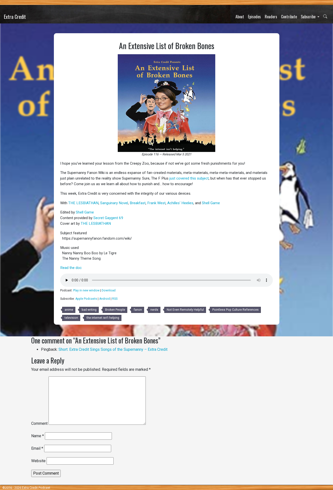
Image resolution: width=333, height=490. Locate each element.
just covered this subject (189, 178)
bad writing (89, 309)
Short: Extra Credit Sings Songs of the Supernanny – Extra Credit (113, 349)
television (71, 318)
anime (69, 309)
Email (37, 448)
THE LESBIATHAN (83, 203)
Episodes (254, 17)
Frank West (156, 203)
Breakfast (138, 203)
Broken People (115, 309)
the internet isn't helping (103, 318)
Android (104, 298)
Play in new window (86, 290)
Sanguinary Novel (114, 203)
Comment (39, 423)
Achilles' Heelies (180, 203)
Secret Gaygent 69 (108, 218)
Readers (271, 17)
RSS (115, 298)
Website (38, 460)
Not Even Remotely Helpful (185, 309)
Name (37, 436)
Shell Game (211, 203)
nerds (154, 309)
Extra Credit (15, 16)
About (239, 17)
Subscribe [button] (308, 17)
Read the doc (71, 268)
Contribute (289, 17)
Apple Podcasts (86, 298)
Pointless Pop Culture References (235, 309)
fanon (138, 309)
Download (109, 290)
